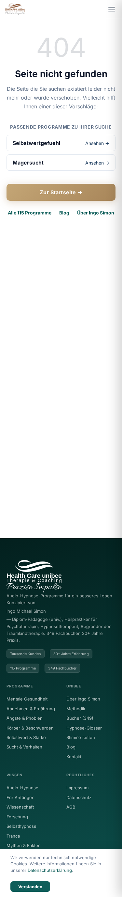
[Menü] (111, 9)
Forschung (17, 816)
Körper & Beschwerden (30, 728)
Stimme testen (80, 737)
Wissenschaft (20, 807)
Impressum (77, 787)
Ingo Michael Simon (26, 611)
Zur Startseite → (61, 192)
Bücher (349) (79, 718)
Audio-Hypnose (22, 787)
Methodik (75, 708)
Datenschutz (78, 797)
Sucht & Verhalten (24, 746)
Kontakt (73, 756)
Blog (64, 212)
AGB (70, 807)
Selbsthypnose (21, 826)
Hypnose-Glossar (84, 728)
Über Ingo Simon (95, 212)
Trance (13, 836)
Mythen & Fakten (24, 845)
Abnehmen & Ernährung (31, 708)
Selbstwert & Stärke (26, 737)
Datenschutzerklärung (50, 870)
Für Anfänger (20, 797)
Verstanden (30, 886)
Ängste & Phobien (25, 718)
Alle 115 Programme (29, 212)
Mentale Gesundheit (27, 698)
